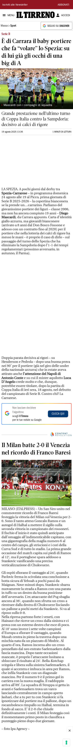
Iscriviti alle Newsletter (15, 5)
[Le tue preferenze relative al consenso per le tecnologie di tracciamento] (66, 742)
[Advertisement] (29, 163)
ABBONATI (63, 5)
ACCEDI (65, 15)
